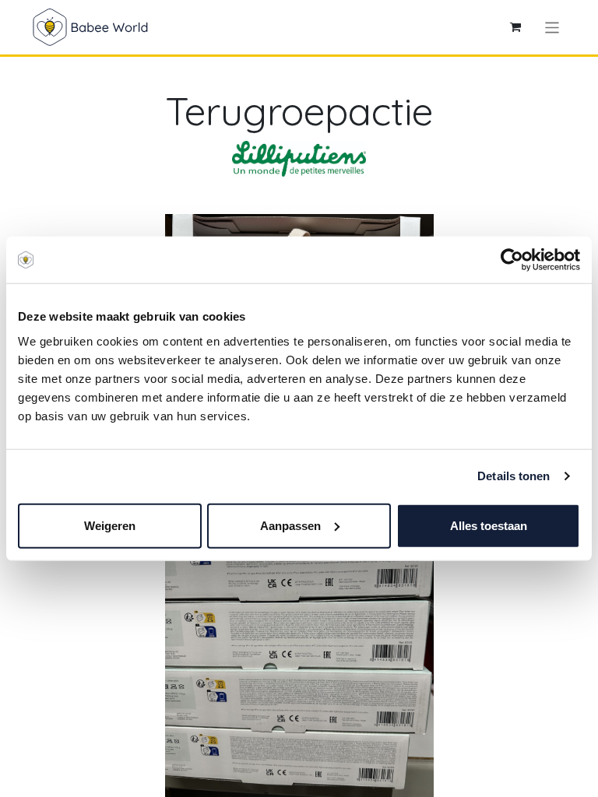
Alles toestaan (488, 525)
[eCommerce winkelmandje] (515, 27)
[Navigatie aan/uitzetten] (552, 27)
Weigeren (109, 525)
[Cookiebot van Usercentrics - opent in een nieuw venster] (512, 260)
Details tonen (513, 476)
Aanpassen (290, 525)
